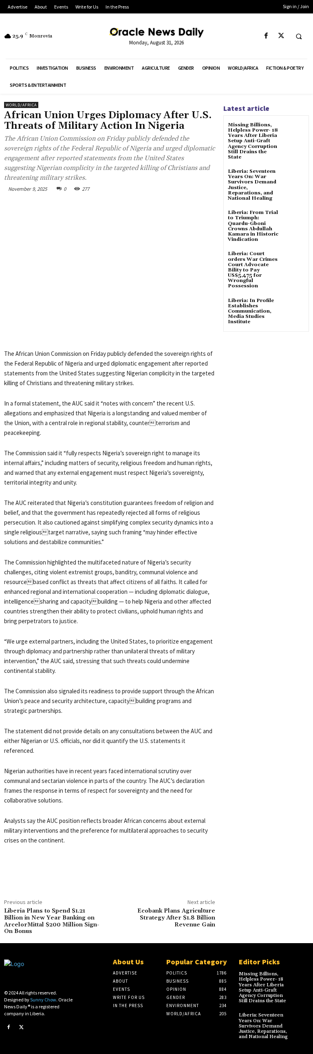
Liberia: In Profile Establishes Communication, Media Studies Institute (251, 311)
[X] (281, 36)
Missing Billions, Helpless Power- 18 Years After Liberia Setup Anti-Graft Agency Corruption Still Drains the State (253, 141)
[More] (138, 207)
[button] (299, 36)
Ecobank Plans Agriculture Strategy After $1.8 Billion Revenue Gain (176, 917)
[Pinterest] (100, 207)
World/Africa (21, 105)
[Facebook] (265, 36)
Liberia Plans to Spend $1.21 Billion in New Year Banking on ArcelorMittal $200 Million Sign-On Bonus (51, 921)
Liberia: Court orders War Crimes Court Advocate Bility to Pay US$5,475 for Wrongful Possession (253, 270)
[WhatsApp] (119, 207)
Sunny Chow (43, 1000)
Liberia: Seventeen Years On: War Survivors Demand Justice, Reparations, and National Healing (252, 184)
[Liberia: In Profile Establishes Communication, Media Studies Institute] (294, 308)
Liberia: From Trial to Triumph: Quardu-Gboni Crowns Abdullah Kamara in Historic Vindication (253, 226)
